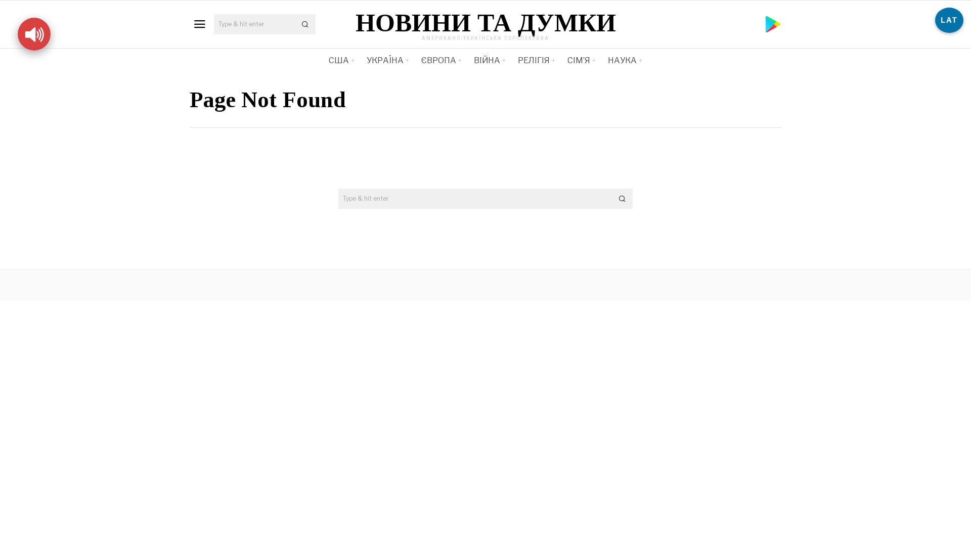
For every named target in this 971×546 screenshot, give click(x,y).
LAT (949, 20)
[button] (305, 24)
